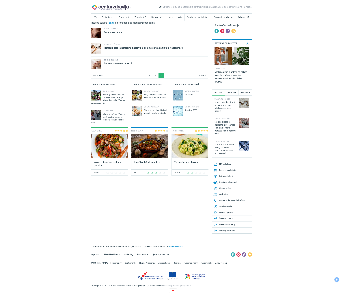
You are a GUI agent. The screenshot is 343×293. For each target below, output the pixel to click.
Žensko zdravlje (111, 29)
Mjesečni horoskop (227, 224)
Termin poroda (225, 206)
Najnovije (232, 92)
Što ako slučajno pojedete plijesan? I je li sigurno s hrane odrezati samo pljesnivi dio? (225, 127)
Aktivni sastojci (192, 91)
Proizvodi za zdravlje (223, 17)
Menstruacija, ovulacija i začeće (232, 200)
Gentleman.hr (130, 263)
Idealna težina (225, 188)
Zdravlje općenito (112, 44)
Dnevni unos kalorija (227, 170)
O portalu (95, 254)
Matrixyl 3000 (191, 110)
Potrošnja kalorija (226, 176)
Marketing (128, 254)
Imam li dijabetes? (226, 212)
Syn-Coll (189, 94)
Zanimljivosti (107, 17)
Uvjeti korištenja (112, 254)
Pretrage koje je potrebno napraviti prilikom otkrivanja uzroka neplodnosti (143, 47)
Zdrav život (124, 17)
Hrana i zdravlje (175, 17)
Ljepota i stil (156, 17)
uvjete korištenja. (177, 247)
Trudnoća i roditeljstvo (197, 17)
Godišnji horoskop (227, 230)
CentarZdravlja (111, 7)
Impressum (142, 254)
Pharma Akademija (147, 263)
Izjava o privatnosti (160, 254)
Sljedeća (202, 75)
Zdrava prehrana (151, 91)
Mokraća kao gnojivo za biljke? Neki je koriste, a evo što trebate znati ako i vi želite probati (231, 76)
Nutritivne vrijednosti (227, 182)
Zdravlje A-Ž (140, 17)
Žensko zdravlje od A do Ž (118, 63)
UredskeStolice (164, 263)
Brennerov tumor (113, 32)
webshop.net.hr (191, 263)
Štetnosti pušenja (226, 218)
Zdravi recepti (221, 263)
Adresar (241, 17)
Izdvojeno (218, 92)
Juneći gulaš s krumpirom (147, 162)
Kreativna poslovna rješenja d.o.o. (177, 285)
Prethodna (98, 75)
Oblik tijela (223, 194)
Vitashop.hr (117, 263)
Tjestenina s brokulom (186, 162)
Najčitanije (245, 92)
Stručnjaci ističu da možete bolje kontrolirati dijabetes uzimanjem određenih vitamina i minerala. (207, 7)
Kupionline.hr (206, 263)
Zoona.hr (177, 263)
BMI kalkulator (225, 164)
